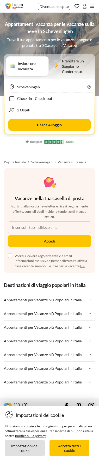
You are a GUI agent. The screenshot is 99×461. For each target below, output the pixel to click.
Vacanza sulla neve (72, 162)
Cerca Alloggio (49, 124)
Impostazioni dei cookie (24, 448)
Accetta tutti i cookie (69, 448)
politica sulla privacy (30, 436)
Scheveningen (41, 162)
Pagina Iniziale (15, 162)
